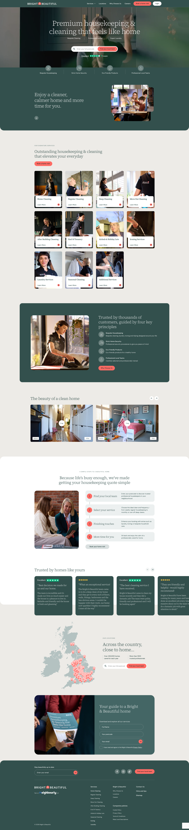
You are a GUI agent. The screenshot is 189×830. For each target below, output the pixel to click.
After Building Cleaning (98, 806)
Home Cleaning (95, 791)
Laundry (93, 824)
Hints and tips (141, 791)
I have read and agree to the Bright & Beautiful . (123, 747)
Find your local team (107, 49)
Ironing (93, 821)
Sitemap (139, 795)
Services (94, 787)
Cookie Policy (117, 810)
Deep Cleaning (95, 798)
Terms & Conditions (119, 816)
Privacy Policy (137, 747)
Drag (61, 423)
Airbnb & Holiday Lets (97, 813)
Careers (127, 4)
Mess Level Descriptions (120, 819)
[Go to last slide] (152, 398)
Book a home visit (142, 3)
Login (157, 3)
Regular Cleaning (96, 795)
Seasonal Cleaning (96, 817)
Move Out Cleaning (96, 802)
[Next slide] (156, 398)
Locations (102, 4)
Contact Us (140, 787)
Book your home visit (97, 547)
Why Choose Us (115, 4)
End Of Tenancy (96, 810)
